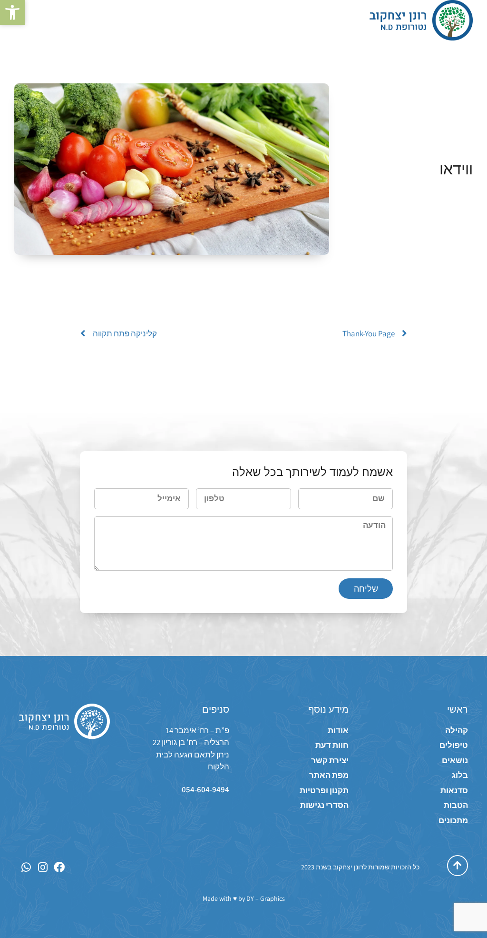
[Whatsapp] (25, 867)
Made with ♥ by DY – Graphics (244, 898)
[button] (12, 12)
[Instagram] (42, 867)
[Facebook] (59, 867)
